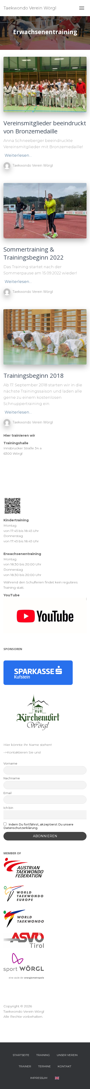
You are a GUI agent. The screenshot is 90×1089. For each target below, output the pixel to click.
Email (7, 793)
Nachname (11, 778)
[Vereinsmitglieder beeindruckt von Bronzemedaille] (45, 84)
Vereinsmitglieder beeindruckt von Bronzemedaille (44, 127)
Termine (44, 1066)
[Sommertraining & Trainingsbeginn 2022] (45, 210)
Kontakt (64, 1066)
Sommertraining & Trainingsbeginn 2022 (33, 253)
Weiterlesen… (18, 155)
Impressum (38, 1078)
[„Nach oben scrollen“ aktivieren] (81, 1080)
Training (43, 1055)
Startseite (21, 1055)
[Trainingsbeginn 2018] (45, 337)
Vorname (10, 763)
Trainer (25, 1066)
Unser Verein (67, 1055)
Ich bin (8, 808)
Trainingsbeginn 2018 (33, 375)
